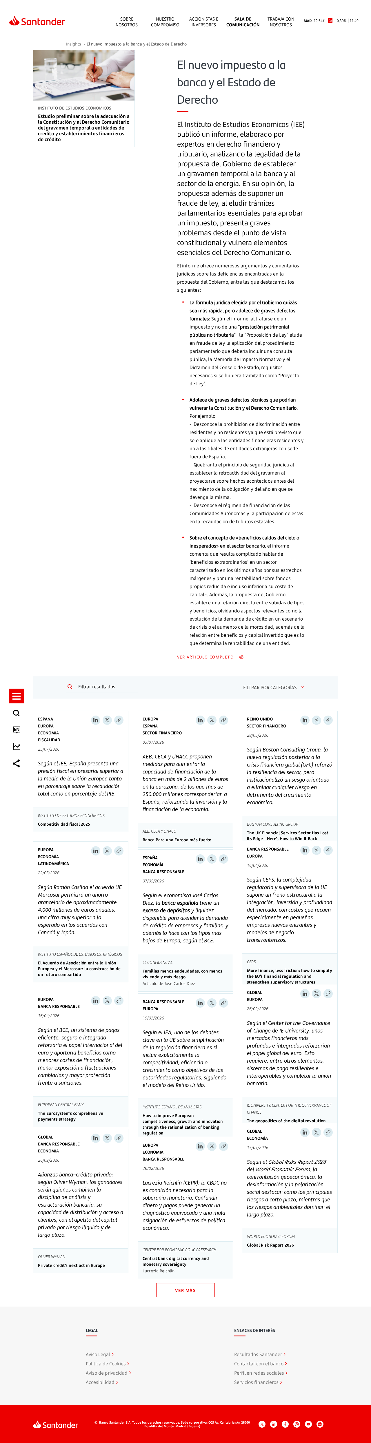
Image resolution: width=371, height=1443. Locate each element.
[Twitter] (107, 720)
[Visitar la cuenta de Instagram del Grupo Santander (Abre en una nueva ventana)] (296, 1424)
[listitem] (16, 696)
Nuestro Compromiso (165, 22)
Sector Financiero (162, 733)
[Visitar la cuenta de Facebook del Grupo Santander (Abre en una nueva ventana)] (285, 1424)
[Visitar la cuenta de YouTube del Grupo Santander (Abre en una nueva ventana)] (308, 1424)
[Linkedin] (95, 720)
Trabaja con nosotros (281, 22)
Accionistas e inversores (203, 22)
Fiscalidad (49, 740)
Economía (48, 733)
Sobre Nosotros (127, 22)
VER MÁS (185, 1290)
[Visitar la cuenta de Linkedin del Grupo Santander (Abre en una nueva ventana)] (273, 1424)
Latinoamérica (53, 863)
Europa (46, 726)
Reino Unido (260, 719)
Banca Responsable (163, 871)
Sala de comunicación (243, 22)
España (45, 719)
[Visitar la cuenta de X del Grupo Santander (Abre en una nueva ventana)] (262, 1424)
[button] (16, 696)
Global (254, 992)
